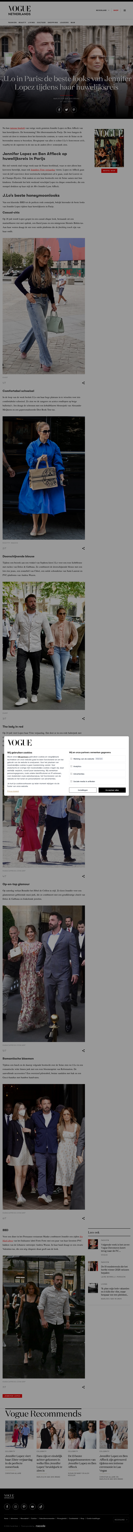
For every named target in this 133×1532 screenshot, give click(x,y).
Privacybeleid (13, 791)
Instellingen (83, 790)
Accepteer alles (112, 790)
